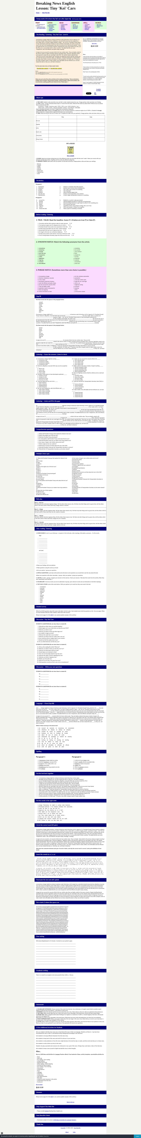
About (67, 1132)
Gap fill (74, 24)
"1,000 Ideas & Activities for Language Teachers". (64, 1120)
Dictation (51, 30)
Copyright (63, 1128)
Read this (46, 1136)
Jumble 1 (63, 25)
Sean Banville (77, 1128)
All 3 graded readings (41, 28)
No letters (87, 29)
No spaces (63, 28)
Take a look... (94, 43)
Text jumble (63, 29)
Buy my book (39, 1084)
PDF (52, 615)
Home (37, 12)
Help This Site (46, 12)
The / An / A (75, 25)
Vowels (86, 25)
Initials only (87, 28)
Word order (75, 28)
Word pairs (99, 24)
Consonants (87, 24)
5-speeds (51, 28)
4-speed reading (64, 24)
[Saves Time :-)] (70, 150)
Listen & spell (51, 29)
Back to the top (70, 1102)
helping (47, 1111)
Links (74, 1132)
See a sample (70, 155)
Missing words (100, 25)
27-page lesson (40, 24)
